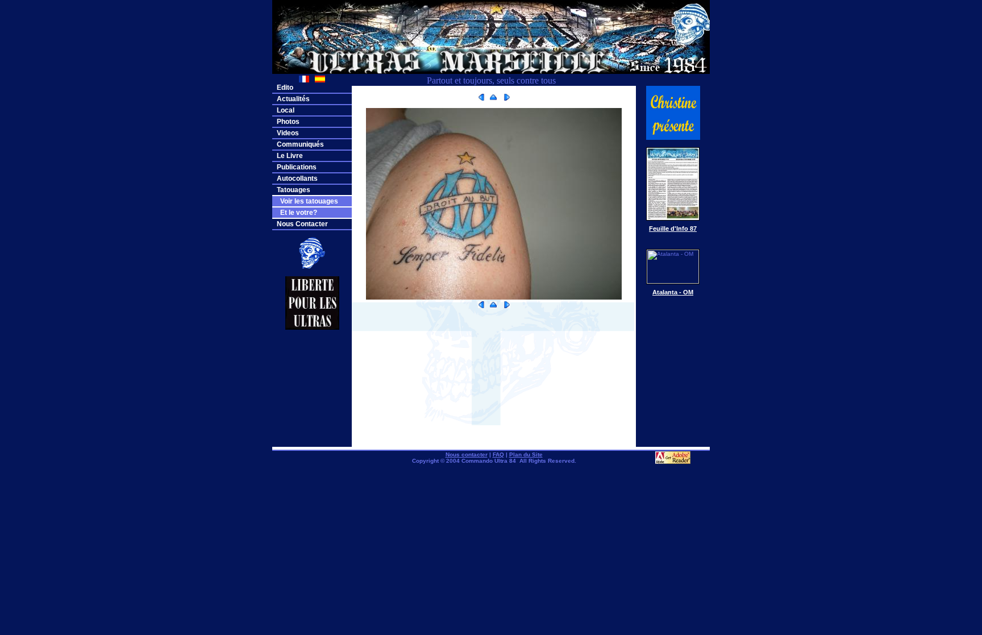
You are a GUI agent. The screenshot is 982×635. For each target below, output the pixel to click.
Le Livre (290, 156)
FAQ (498, 454)
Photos (288, 122)
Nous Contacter (302, 224)
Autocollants (297, 178)
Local (285, 110)
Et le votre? (297, 213)
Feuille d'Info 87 (673, 228)
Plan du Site (526, 454)
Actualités (293, 99)
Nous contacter (467, 454)
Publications (297, 167)
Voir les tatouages (307, 201)
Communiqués (300, 144)
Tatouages (293, 190)
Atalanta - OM (672, 292)
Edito (285, 88)
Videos (288, 133)
